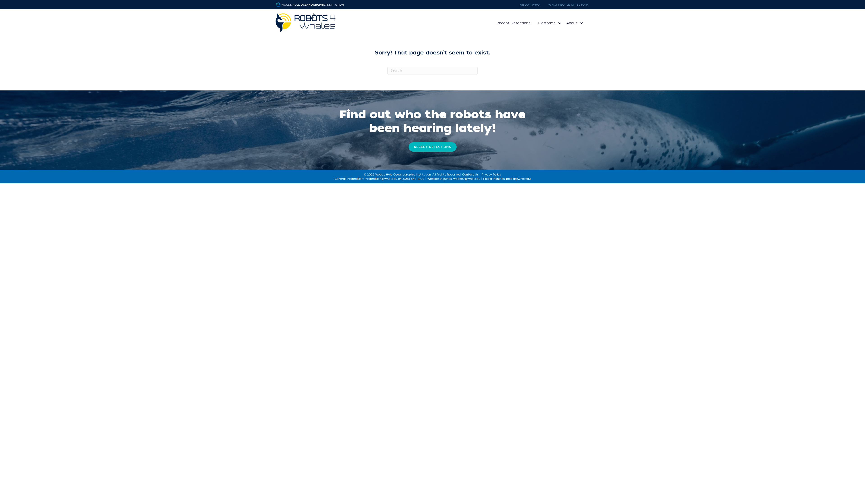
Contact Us (470, 174)
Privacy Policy (491, 174)
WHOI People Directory (568, 5)
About (571, 23)
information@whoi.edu (381, 179)
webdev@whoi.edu (466, 179)
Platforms (546, 23)
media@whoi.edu (518, 179)
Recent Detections (513, 23)
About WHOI (530, 5)
